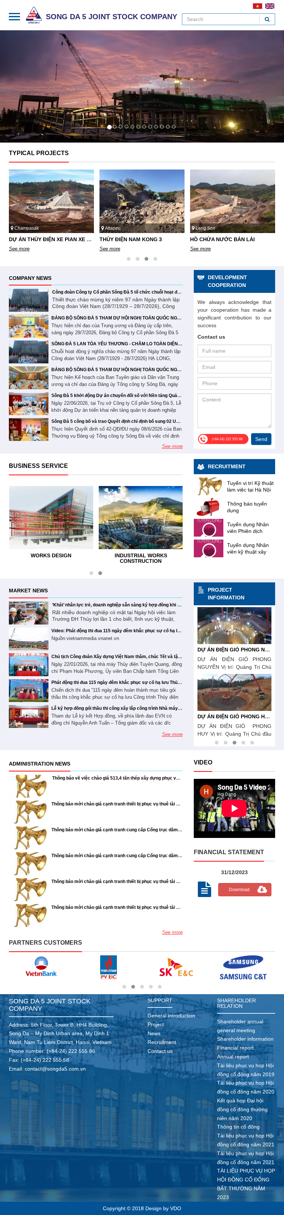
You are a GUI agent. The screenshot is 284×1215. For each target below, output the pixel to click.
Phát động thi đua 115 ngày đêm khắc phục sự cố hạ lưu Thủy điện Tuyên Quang (135, 682)
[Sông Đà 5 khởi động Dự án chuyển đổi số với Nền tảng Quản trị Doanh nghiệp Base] (28, 403)
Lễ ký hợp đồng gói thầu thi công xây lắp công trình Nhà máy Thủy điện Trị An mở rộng (141, 708)
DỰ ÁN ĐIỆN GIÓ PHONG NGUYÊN (240, 650)
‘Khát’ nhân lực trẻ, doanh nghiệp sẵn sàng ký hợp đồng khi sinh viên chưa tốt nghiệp (141, 604)
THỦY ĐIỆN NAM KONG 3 (130, 239)
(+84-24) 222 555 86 (71, 1051)
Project (156, 1024)
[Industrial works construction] (141, 517)
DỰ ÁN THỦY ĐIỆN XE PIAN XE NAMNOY (59, 239)
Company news (30, 278)
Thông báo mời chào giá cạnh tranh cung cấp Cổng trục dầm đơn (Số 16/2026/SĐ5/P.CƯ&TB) (148, 829)
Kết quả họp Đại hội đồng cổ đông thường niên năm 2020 (242, 1109)
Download (239, 889)
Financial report (235, 1048)
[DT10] (109, 967)
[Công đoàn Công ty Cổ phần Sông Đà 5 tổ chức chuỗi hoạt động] (28, 299)
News (154, 1033)
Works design (51, 555)
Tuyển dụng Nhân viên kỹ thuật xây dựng (248, 551)
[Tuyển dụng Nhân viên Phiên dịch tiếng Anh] (208, 528)
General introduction (171, 1016)
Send (261, 439)
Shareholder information (245, 1039)
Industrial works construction (141, 558)
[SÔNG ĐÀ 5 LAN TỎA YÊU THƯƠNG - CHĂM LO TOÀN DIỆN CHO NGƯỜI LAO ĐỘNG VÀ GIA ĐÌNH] (28, 351)
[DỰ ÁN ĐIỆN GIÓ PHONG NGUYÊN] (234, 625)
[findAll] (267, 19)
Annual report (233, 1056)
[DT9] (176, 967)
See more (19, 248)
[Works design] (51, 517)
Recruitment (227, 466)
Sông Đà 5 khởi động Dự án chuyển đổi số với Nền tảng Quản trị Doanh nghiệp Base (139, 395)
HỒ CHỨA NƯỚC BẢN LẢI (222, 239)
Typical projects (39, 153)
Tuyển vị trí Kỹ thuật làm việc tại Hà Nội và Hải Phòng (250, 489)
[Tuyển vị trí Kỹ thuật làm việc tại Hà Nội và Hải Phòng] (208, 486)
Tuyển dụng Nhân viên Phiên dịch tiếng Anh (248, 531)
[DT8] (243, 967)
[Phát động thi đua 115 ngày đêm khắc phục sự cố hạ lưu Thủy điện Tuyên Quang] (28, 690)
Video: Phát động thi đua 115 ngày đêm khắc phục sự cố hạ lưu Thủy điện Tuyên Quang (142, 630)
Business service (38, 466)
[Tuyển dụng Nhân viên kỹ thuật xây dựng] (208, 548)
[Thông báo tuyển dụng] (208, 507)
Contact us (160, 1051)
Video (203, 762)
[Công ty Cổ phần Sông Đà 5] (34, 15)
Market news (28, 590)
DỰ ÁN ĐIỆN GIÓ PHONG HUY (234, 716)
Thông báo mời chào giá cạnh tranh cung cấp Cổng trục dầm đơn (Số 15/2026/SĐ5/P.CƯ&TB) (148, 855)
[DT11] (41, 967)
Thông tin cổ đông (238, 1127)
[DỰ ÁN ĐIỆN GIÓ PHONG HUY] (234, 692)
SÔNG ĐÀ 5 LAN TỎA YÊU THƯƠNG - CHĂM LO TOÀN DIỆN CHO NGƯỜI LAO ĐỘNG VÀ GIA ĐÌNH (154, 343)
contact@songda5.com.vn (55, 1068)
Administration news (39, 764)
